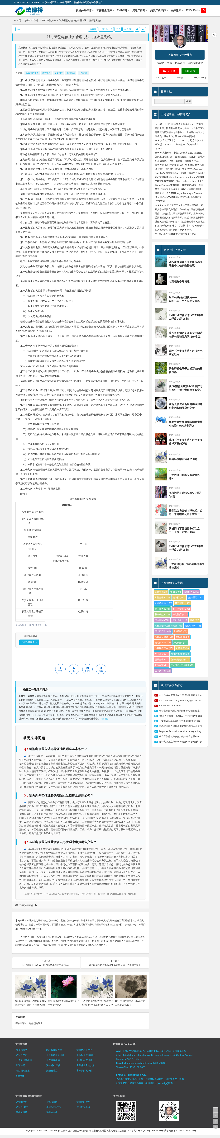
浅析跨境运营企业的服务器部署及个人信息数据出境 (185, 264)
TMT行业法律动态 (182, 665)
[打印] (137, 29)
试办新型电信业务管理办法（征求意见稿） (80, 37)
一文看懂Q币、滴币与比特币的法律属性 (186, 566)
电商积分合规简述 (179, 281)
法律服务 (191, 592)
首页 (18, 20)
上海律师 (180, 631)
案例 (175, 592)
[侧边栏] (143, 29)
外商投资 (183, 648)
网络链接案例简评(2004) (183, 459)
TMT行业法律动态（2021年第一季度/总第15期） (186, 548)
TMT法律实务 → (29, 642)
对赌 (194, 620)
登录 (40, 1023)
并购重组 (195, 597)
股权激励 (183, 637)
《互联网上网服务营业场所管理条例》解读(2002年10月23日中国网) (97, 1005)
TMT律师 (182, 603)
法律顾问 (162, 620)
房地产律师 (163, 642)
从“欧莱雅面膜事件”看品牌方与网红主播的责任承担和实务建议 (185, 388)
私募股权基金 (164, 648)
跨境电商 (180, 642)
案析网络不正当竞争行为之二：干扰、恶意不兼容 (184, 530)
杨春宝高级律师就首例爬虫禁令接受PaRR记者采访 (185, 424)
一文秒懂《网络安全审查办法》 (184, 477)
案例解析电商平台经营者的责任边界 (185, 370)
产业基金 (161, 654)
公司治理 (179, 620)
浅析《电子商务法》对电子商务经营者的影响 (185, 441)
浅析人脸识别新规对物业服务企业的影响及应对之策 (185, 406)
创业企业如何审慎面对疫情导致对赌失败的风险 (182, 695)
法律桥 (178, 597)
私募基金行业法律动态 (168, 625)
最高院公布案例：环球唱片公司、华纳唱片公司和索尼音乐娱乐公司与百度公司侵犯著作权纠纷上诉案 (185, 512)
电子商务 (162, 608)
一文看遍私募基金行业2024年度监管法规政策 (182, 721)
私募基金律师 (164, 637)
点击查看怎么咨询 (175, 1079)
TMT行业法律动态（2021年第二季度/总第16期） (186, 317)
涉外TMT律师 (31, 20)
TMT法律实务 (49, 20)
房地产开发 (163, 631)
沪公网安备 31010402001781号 (180, 1130)
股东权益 (162, 614)
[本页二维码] (215, 1127)
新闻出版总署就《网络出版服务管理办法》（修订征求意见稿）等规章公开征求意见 (30, 1005)
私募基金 (162, 597)
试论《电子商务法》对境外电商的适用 (185, 352)
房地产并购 (163, 670)
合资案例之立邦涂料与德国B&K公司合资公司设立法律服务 (188, 741)
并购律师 (180, 614)
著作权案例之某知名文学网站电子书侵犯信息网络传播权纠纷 (185, 335)
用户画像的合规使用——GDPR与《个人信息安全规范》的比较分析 (184, 299)
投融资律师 (193, 625)
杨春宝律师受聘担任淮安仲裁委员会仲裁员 (180, 726)
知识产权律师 (180, 654)
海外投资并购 (180, 659)
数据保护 (161, 665)
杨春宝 (93, 29)
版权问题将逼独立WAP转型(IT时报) (186, 494)
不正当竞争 (181, 608)
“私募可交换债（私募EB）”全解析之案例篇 (180, 716)
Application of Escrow (170, 705)
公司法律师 (163, 603)
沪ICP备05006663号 (153, 1130)
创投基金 (161, 659)
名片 (192, 71)
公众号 (171, 71)
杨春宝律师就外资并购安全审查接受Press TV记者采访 (186, 736)
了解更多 (104, 718)
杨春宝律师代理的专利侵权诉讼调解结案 (179, 710)
